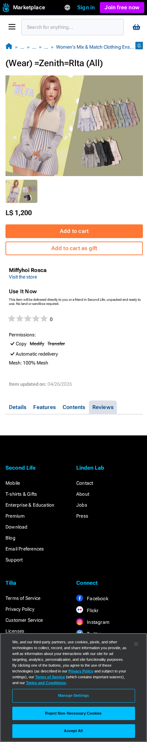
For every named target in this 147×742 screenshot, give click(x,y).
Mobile (12, 483)
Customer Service (24, 620)
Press (82, 516)
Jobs (81, 505)
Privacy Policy (19, 609)
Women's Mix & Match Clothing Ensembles (100, 47)
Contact (84, 483)
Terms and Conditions (46, 683)
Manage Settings (73, 695)
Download (16, 527)
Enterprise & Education (29, 505)
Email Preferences (24, 549)
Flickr (92, 610)
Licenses (15, 631)
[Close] (136, 644)
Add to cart (74, 231)
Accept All (73, 731)
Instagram (97, 622)
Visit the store (23, 277)
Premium (15, 516)
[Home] (8, 47)
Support (14, 559)
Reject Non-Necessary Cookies (73, 713)
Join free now (122, 7)
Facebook (97, 598)
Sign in (86, 7)
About (82, 494)
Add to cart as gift (74, 248)
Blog (10, 538)
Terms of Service (22, 598)
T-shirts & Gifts (21, 494)
